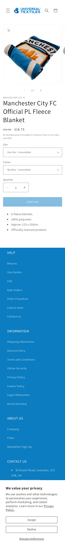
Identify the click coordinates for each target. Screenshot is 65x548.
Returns (12, 263)
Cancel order (15, 307)
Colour (7, 162)
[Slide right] (41, 90)
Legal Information (18, 395)
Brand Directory (17, 403)
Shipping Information (20, 341)
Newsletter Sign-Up (19, 446)
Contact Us (14, 316)
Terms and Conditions (21, 359)
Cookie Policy (16, 386)
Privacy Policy (16, 377)
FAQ (9, 281)
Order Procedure (17, 298)
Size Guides (14, 272)
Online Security (17, 368)
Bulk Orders (14, 290)
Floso (10, 438)
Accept (32, 520)
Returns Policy (16, 350)
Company (13, 429)
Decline (31, 529)
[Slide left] (24, 90)
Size (5, 144)
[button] (8, 10)
